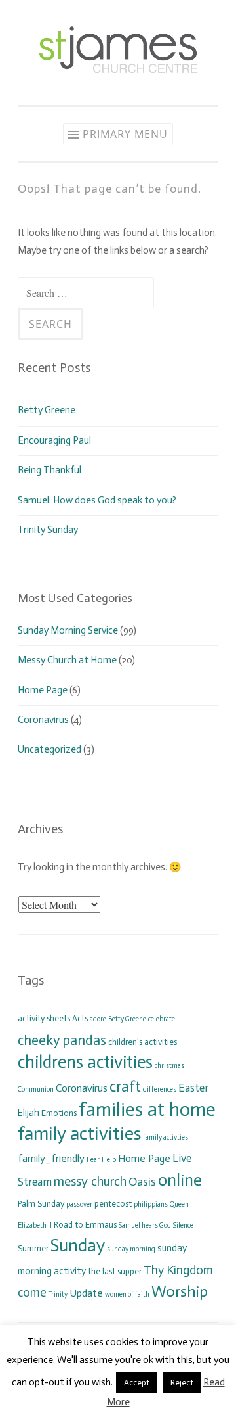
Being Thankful (49, 470)
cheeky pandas (62, 1040)
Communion (36, 1089)
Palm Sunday (41, 1204)
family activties (165, 1137)
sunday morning (131, 1249)
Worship (179, 1291)
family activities (79, 1133)
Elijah (28, 1113)
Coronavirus (43, 720)
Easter (193, 1087)
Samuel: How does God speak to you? (97, 500)
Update (86, 1293)
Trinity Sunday (48, 530)
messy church (90, 1181)
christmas (169, 1065)
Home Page (43, 690)
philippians (151, 1204)
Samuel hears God (145, 1225)
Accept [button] (136, 1382)
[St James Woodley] (118, 78)
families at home (147, 1109)
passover (79, 1204)
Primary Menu (125, 134)
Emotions (59, 1113)
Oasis (142, 1182)
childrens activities (85, 1062)
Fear (93, 1159)
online (180, 1180)
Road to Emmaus (85, 1225)
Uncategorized (49, 749)
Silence (183, 1225)
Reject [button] (181, 1382)
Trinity (58, 1294)
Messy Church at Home (67, 660)
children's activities (142, 1042)
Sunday (77, 1245)
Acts (80, 1018)
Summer (33, 1248)
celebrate (161, 1019)
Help (109, 1159)
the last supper (115, 1271)
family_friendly (51, 1158)
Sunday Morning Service (68, 630)
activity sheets (44, 1018)
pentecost (113, 1204)
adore (98, 1019)
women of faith (127, 1294)
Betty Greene (46, 410)
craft (125, 1086)
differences (159, 1089)
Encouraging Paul (54, 440)
